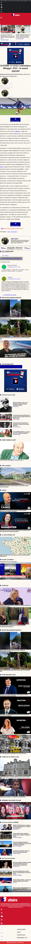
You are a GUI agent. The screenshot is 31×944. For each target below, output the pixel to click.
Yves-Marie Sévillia (16, 853)
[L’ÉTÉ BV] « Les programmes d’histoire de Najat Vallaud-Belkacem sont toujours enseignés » (13, 511)
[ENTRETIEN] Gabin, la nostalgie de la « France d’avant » (13, 753)
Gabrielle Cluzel (16, 866)
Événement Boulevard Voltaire (11, 800)
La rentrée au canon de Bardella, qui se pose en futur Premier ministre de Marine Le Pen (8, 36)
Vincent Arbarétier (16, 426)
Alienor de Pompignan (17, 837)
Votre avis (5, 585)
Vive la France (6, 465)
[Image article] (8, 29)
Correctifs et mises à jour (10, 757)
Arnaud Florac (16, 406)
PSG (3, 88)
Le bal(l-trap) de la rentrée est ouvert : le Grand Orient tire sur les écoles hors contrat (23, 36)
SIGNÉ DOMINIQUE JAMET (9, 440)
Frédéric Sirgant (16, 419)
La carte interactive (8, 535)
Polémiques (8, 86)
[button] (15, 359)
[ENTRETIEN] (14, 695)
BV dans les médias (8, 559)
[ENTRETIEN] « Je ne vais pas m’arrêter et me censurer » (13, 734)
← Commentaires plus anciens (9, 294)
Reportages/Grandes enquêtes (11, 297)
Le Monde (16, 131)
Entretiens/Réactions (9, 674)
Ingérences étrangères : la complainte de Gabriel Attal (13, 796)
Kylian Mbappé (7, 88)
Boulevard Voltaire (16, 434)
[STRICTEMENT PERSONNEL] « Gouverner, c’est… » (12, 459)
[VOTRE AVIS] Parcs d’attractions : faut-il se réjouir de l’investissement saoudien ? (13, 626)
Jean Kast (15, 882)
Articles (4, 86)
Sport (12, 86)
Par (5, 39)
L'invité (4, 490)
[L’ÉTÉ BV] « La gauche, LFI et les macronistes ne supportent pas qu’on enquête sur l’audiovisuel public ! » (15, 531)
